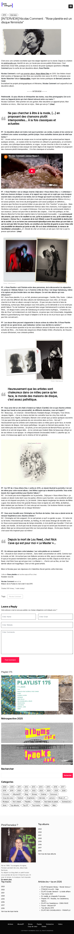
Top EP (25, 805)
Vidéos (46, 805)
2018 (4, 791)
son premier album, (35, 74)
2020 (19, 791)
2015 (4, 15)
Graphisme (31, 798)
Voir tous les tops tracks (9, 911)
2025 (56, 791)
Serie (4, 805)
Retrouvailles (25, 79)
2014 (41, 787)
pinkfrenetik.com (10, 63)
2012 (26, 787)
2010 (12, 787)
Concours (53, 794)
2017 (62, 787)
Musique (6, 802)
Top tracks (36, 805)
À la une (6, 794)
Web (54, 805)
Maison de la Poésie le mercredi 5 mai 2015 (17, 584)
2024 (49, 791)
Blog (26, 794)
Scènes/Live (66, 802)
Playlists (28, 802)
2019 (11, 791)
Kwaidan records (7, 577)
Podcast (37, 802)
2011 (19, 787)
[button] (71, 6)
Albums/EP (17, 794)
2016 (55, 787)
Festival (20, 798)
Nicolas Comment (15, 596)
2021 (26, 791)
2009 (4, 787)
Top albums (14, 805)
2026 (64, 791)
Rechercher (7, 769)
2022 (34, 791)
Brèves (34, 794)
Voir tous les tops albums (47, 854)
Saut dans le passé (51, 802)
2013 (33, 787)
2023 (41, 791)
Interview (13, 15)
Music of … (62, 798)
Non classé (17, 802)
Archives (10, 924)
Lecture (52, 798)
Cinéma (43, 794)
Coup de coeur (8, 798)
